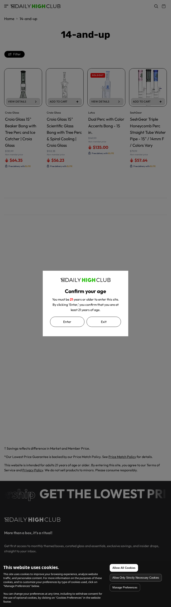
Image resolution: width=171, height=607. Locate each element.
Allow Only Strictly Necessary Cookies (135, 577)
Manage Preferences (124, 587)
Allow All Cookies (123, 567)
